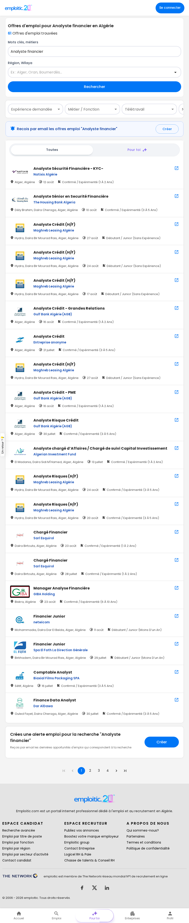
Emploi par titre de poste (22, 836)
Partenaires (136, 836)
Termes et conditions (144, 842)
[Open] (175, 72)
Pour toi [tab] (133, 149)
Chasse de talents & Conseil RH (89, 860)
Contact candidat (16, 860)
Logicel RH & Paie (77, 854)
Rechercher (94, 86)
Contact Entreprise (79, 848)
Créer (167, 129)
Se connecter (170, 8)
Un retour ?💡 (2, 445)
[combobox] (91, 51)
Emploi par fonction (18, 842)
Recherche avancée (18, 830)
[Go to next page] (116, 770)
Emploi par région (16, 848)
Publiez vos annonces (81, 830)
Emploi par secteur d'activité (25, 854)
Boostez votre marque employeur (91, 836)
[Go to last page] (125, 770)
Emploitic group (76, 842)
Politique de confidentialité (148, 848)
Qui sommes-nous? (143, 830)
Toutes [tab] (52, 149)
